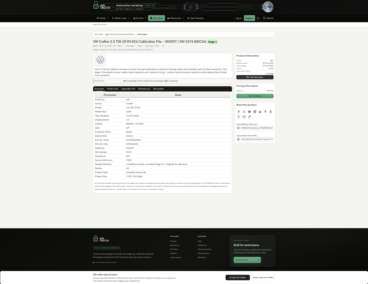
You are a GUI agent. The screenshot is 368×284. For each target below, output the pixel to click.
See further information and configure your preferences (116, 281)
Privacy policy (204, 253)
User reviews (175, 257)
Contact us (202, 245)
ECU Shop (158, 18)
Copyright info (128, 88)
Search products (100, 24)
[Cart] (258, 18)
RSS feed (202, 257)
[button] (108, 18)
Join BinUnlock (242, 260)
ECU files (174, 249)
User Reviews (197, 18)
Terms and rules (204, 249)
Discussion (158, 88)
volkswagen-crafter (152, 46)
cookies (111, 278)
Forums (139, 18)
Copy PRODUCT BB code (246, 124)
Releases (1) (144, 88)
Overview (99, 88)
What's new (121, 18)
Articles (173, 253)
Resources (175, 18)
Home (102, 18)
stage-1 (120, 46)
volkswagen (130, 46)
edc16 (139, 46)
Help (200, 241)
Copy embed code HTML (246, 135)
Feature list (112, 88)
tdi (163, 46)
